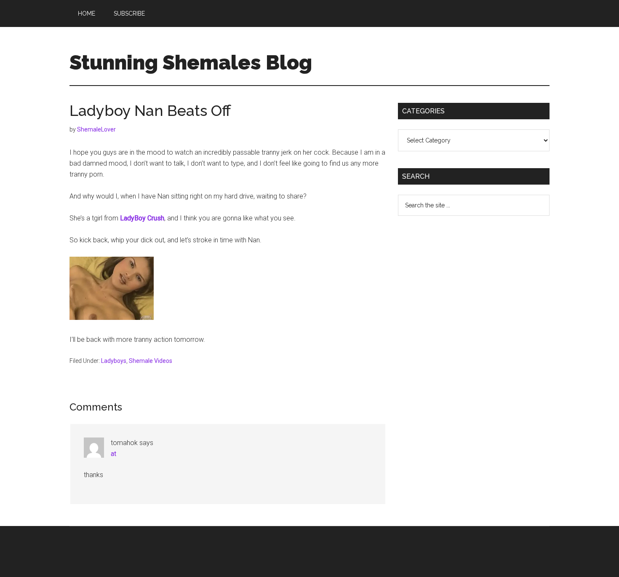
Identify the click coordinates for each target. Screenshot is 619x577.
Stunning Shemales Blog (190, 62)
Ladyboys (113, 360)
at (113, 454)
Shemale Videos (150, 360)
